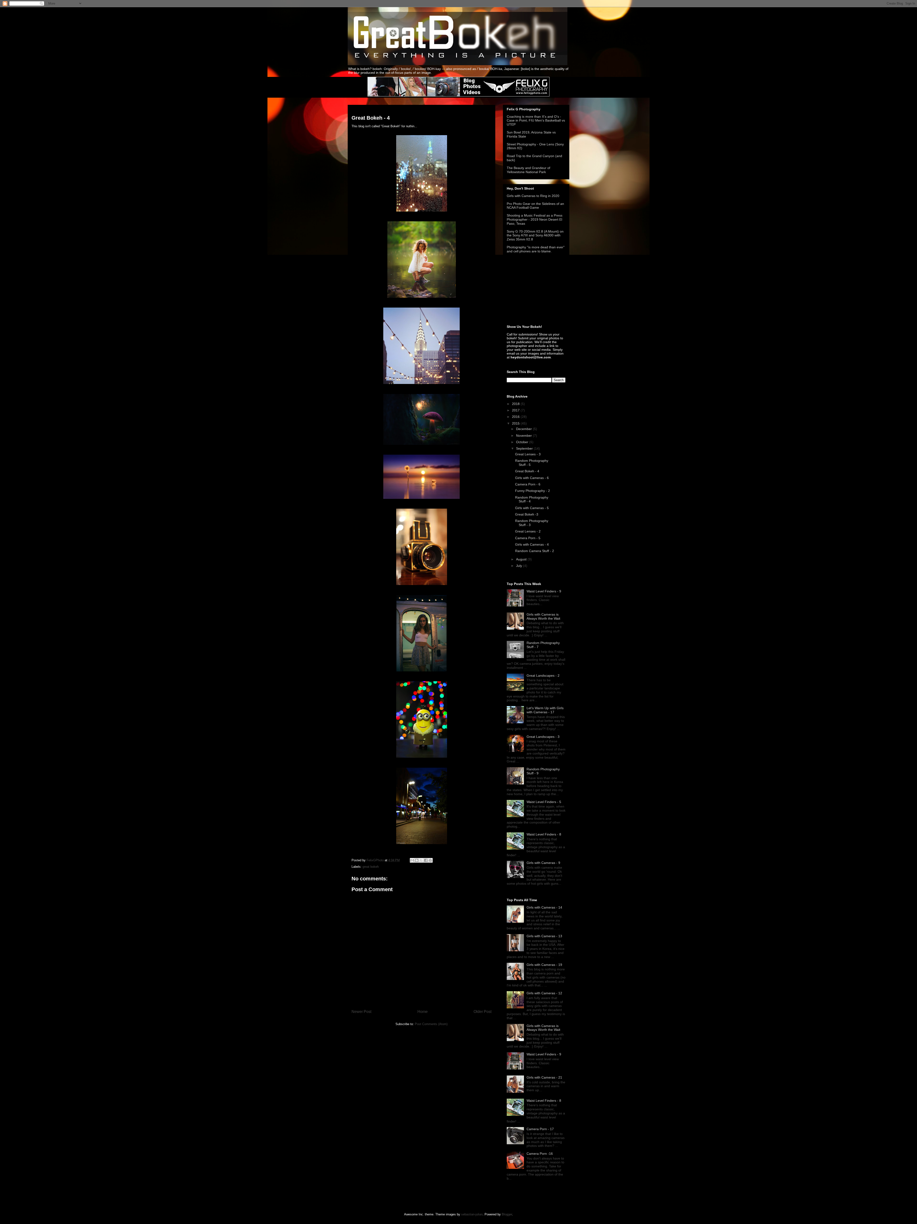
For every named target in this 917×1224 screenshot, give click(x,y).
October (522, 442)
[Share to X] (421, 860)
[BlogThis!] (416, 860)
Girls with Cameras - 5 (532, 508)
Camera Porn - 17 (540, 1129)
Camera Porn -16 (540, 1153)
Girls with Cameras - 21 (544, 1077)
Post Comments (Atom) (431, 1024)
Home (422, 1012)
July (519, 566)
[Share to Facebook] (425, 860)
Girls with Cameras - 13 (544, 936)
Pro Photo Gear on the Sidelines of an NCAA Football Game (535, 206)
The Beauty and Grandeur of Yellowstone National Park (528, 170)
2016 (516, 417)
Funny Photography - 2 (532, 491)
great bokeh (371, 866)
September (525, 448)
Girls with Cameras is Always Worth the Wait (543, 616)
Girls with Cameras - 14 (544, 907)
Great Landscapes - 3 (543, 737)
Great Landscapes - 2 (543, 675)
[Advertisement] (530, 289)
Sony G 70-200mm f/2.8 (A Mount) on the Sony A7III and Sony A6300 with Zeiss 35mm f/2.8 (535, 235)
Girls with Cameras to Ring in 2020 (533, 196)
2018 (516, 404)
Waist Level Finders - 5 (544, 802)
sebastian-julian (472, 1214)
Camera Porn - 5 (527, 538)
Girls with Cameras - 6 (532, 478)
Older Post (482, 1012)
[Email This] (412, 860)
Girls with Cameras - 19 (544, 965)
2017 (516, 410)
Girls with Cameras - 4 (532, 544)
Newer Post (361, 1012)
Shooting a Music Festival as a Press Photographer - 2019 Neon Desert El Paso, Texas (534, 219)
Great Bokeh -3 (526, 514)
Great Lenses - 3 (528, 454)
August (522, 559)
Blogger (507, 1214)
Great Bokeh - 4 (527, 471)
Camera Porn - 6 (527, 484)
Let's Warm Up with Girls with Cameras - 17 (545, 710)
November (524, 435)
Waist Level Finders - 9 (544, 591)
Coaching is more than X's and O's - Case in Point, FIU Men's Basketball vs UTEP (536, 121)
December (524, 429)
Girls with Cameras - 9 (543, 863)
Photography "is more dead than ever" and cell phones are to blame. (536, 249)
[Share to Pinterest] (430, 860)
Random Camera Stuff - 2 (534, 551)
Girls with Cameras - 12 (544, 993)
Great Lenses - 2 (528, 531)
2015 (516, 423)
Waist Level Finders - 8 (544, 834)
